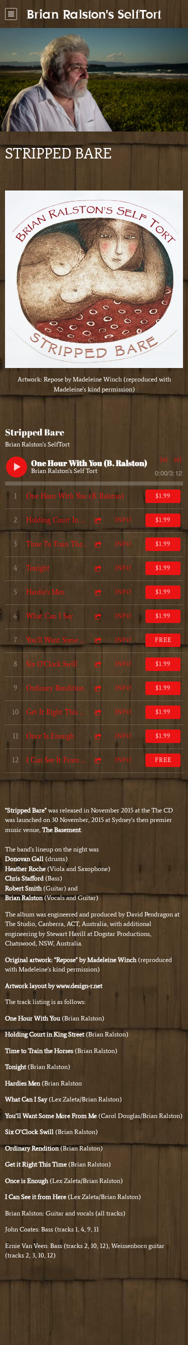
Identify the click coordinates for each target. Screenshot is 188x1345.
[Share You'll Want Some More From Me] (97, 640)
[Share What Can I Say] (97, 616)
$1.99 (162, 496)
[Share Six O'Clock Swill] (97, 664)
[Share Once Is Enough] (97, 736)
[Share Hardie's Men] (97, 592)
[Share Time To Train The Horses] (97, 544)
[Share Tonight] (97, 568)
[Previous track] (163, 460)
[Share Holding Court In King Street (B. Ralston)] (97, 520)
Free (163, 640)
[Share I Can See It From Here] (97, 760)
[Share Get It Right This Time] (97, 712)
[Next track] (177, 460)
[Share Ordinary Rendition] (97, 688)
